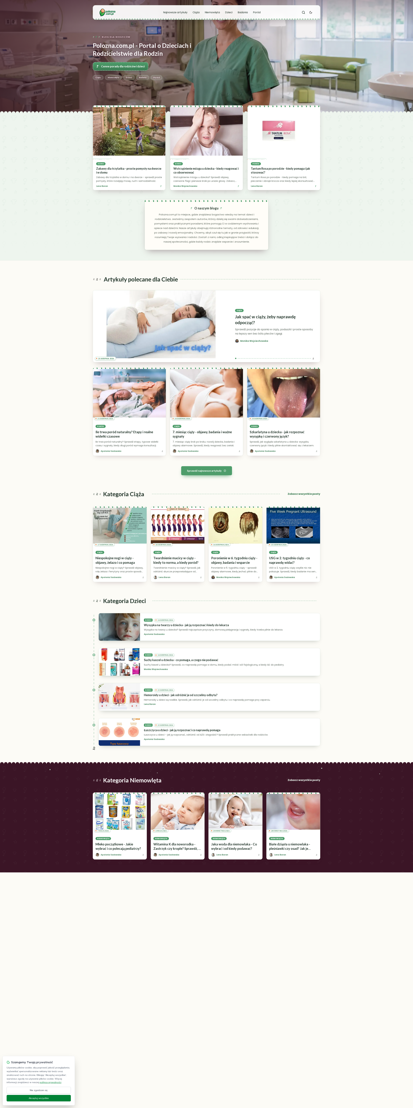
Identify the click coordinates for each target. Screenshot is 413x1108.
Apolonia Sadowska (154, 634)
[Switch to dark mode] (311, 12)
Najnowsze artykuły (175, 12)
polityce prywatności (50, 1082)
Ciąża (196, 12)
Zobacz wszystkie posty (304, 494)
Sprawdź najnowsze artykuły (204, 470)
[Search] (303, 12)
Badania (243, 12)
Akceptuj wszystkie (39, 1098)
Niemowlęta (212, 12)
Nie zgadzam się (39, 1090)
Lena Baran (102, 186)
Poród (257, 12)
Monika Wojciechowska (185, 186)
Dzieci (228, 12)
